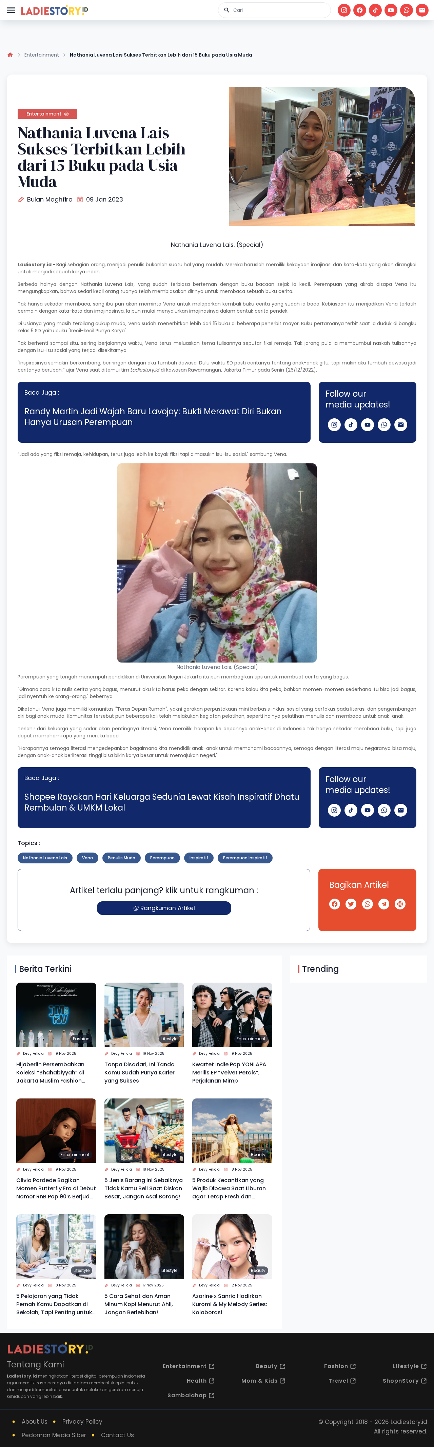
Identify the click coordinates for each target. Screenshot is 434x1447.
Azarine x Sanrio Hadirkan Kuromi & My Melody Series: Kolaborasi (229, 1304)
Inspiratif (199, 858)
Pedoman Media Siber (54, 1435)
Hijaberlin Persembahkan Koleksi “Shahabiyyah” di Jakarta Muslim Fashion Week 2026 (50, 1073)
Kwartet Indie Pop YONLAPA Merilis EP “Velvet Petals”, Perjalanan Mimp (229, 1073)
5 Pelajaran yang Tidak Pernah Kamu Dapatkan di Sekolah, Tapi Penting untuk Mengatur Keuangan (54, 1304)
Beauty (258, 1154)
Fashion (81, 1039)
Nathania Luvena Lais (45, 858)
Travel (338, 1381)
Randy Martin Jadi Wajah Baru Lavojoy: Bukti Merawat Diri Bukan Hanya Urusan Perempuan (153, 417)
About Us (34, 1422)
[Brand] (54, 10)
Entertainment (41, 54)
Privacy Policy (82, 1422)
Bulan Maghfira (50, 199)
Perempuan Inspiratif (245, 858)
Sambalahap (187, 1395)
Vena (87, 858)
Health (197, 1381)
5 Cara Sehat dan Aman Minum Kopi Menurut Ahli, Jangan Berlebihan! (138, 1304)
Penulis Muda (121, 858)
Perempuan (162, 858)
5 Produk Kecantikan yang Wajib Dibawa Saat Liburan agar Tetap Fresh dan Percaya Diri (229, 1188)
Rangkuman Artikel (167, 908)
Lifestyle (169, 1039)
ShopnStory (401, 1381)
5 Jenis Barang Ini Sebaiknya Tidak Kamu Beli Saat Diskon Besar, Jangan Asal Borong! (143, 1188)
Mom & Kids (259, 1381)
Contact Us (117, 1435)
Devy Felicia (33, 1053)
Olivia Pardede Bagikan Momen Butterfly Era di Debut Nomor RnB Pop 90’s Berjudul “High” (56, 1188)
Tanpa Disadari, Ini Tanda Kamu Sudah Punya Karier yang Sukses (139, 1073)
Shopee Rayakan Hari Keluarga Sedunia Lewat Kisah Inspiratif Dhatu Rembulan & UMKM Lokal (161, 802)
